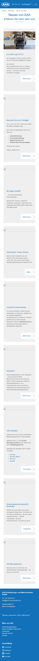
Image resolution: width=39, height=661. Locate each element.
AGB (19, 615)
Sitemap (5, 615)
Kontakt (4, 635)
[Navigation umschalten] (36, 4)
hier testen (27, 469)
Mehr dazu (27, 79)
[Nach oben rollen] (35, 657)
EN (16, 4)
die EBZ (12, 461)
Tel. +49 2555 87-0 (8, 598)
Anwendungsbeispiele (9, 627)
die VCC (12, 459)
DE (13, 4)
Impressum (13, 615)
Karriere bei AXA (7, 633)
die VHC (12, 454)
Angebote (27, 529)
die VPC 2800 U (15, 457)
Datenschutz (26, 615)
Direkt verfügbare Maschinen (11, 629)
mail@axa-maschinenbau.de (11, 600)
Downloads (5, 631)
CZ (19, 4)
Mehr (29, 272)
